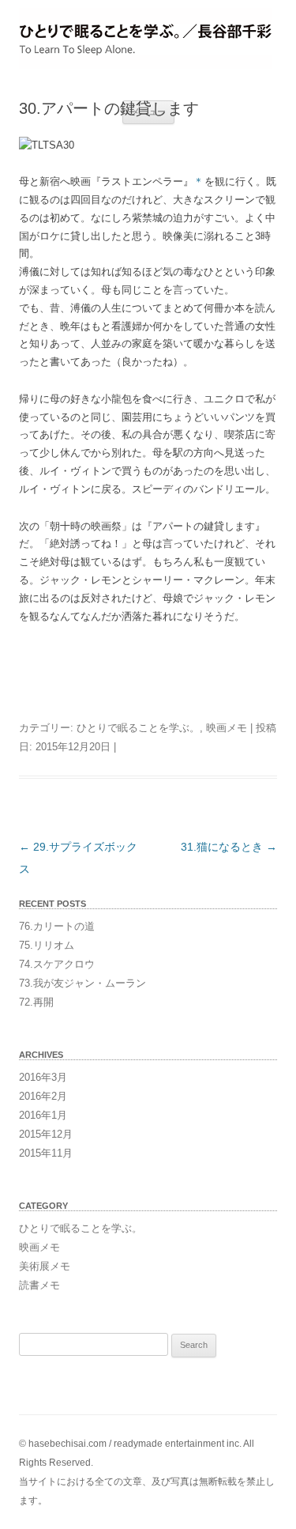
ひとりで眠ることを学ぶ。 (138, 728)
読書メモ (39, 1285)
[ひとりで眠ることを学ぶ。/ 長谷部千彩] (148, 39)
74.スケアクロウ (57, 964)
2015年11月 (46, 1153)
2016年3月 (43, 1077)
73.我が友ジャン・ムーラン (82, 983)
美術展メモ (44, 1266)
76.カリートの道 (57, 926)
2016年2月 (43, 1096)
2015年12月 (46, 1134)
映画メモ (226, 728)
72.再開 (36, 1002)
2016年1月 (43, 1115)
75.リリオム (46, 945)
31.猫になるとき (229, 846)
